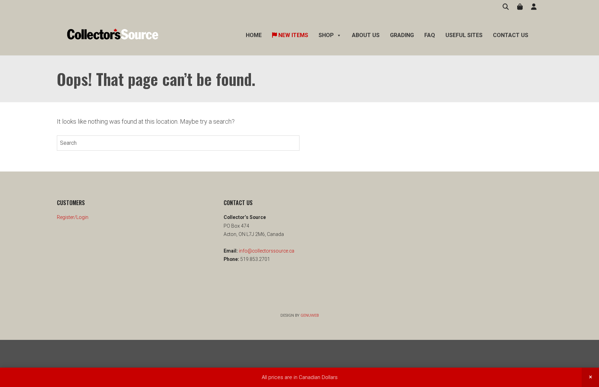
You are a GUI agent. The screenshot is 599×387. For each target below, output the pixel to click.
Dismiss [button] (590, 377)
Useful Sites (464, 35)
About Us (366, 35)
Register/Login (72, 217)
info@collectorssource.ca (266, 251)
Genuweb (310, 315)
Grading (402, 35)
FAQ (429, 35)
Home (254, 35)
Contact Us (510, 35)
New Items (292, 35)
